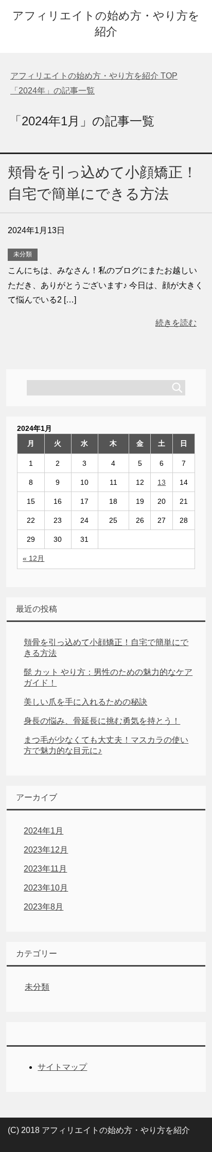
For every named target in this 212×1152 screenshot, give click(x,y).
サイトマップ (62, 1067)
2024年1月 (43, 830)
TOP (94, 75)
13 (161, 482)
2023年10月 (46, 887)
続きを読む (176, 322)
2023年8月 (43, 906)
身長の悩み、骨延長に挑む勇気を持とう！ (102, 720)
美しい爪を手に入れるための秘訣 (85, 701)
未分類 (22, 254)
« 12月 (33, 558)
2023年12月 (46, 849)
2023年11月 (45, 868)
